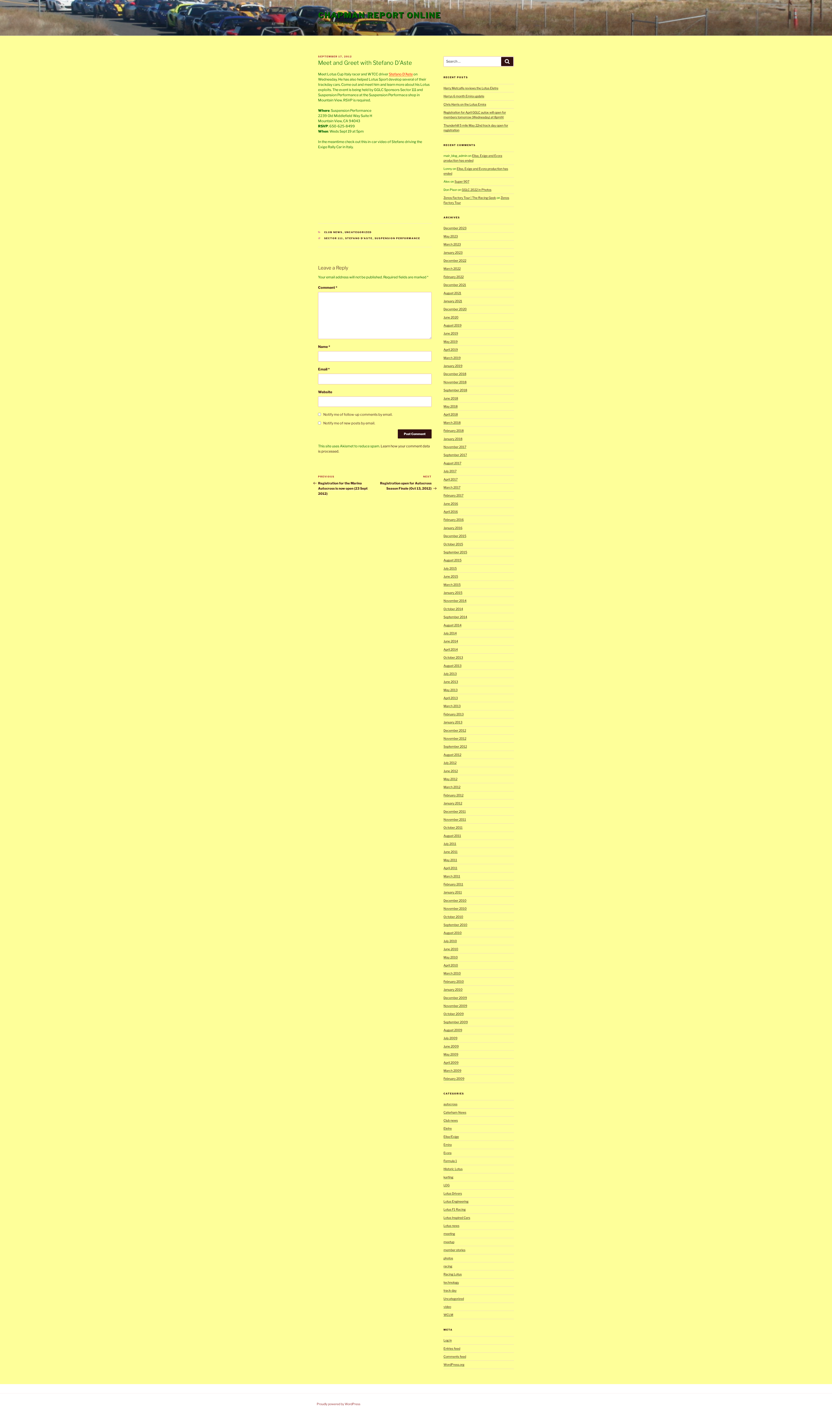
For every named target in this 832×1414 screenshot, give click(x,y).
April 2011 (450, 868)
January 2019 (453, 366)
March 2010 (452, 973)
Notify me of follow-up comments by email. (357, 414)
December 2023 (455, 228)
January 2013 (453, 722)
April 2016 (451, 511)
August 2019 (453, 325)
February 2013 (454, 714)
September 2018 (455, 390)
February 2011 (453, 884)
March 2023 (452, 244)
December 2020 (455, 309)
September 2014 (455, 617)
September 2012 (455, 746)
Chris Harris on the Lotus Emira (465, 104)
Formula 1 (450, 1161)
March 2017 (452, 487)
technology (451, 1282)
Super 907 (462, 181)
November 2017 (455, 447)
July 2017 (450, 471)
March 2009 (452, 1070)
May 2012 (450, 779)
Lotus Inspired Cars (457, 1217)
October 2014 (453, 609)
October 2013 (453, 657)
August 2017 (452, 463)
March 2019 (452, 358)
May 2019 (451, 341)
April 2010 (451, 965)
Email (324, 369)
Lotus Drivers (453, 1193)
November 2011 (455, 819)
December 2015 (455, 536)
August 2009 (453, 1030)
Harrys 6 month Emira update (464, 96)
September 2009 (456, 1022)
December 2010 (455, 900)
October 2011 (453, 827)
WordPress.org (454, 1364)
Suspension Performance (397, 238)
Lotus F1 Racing (455, 1209)
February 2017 (453, 495)
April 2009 (451, 1062)
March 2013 (452, 706)
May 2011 (450, 860)
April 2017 (451, 479)
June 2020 (451, 317)
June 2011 (451, 852)
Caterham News (455, 1112)
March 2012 (452, 787)
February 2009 (454, 1078)
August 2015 (453, 560)
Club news (333, 232)
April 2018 (451, 414)
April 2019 (451, 349)
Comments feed (455, 1356)
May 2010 (451, 957)
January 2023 (453, 252)
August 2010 (453, 933)
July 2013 (450, 673)
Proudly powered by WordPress (338, 1404)
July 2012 (450, 763)
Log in (448, 1340)
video (447, 1306)
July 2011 (450, 844)
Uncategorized (358, 232)
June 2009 (451, 1046)
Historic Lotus (453, 1169)
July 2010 (450, 941)
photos (448, 1258)
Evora (448, 1153)
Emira (448, 1144)
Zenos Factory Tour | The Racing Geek (470, 198)
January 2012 (453, 803)
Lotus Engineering (456, 1201)
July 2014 (450, 633)
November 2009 (455, 1006)
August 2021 (452, 293)
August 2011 (452, 836)
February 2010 (454, 981)
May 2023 (451, 236)
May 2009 (451, 1054)
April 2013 (451, 698)
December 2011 (455, 811)
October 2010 (453, 917)
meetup (449, 1242)
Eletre (448, 1128)
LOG (447, 1185)
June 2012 (451, 771)
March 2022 (452, 268)
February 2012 (453, 795)
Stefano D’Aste (401, 74)
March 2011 (452, 876)
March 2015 (452, 584)
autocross (450, 1104)
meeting (449, 1233)
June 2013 (451, 681)
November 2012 (455, 738)
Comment (327, 288)
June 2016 (451, 503)
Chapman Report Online (379, 15)
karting (448, 1177)
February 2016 (454, 519)
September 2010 (455, 925)
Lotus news (451, 1225)
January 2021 (453, 301)
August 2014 (453, 625)
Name (324, 347)
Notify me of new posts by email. (349, 423)
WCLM (448, 1315)
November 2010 (455, 908)
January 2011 (453, 892)
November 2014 (455, 600)
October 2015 (453, 544)
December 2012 (455, 730)
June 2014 (451, 641)
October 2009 (454, 1014)
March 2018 (452, 422)
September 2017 (455, 455)
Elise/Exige (451, 1136)
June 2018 (451, 398)
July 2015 (450, 568)
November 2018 (455, 382)
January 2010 (453, 989)
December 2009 (455, 998)
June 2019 (451, 333)
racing (448, 1266)
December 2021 (455, 285)
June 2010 (451, 949)
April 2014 (451, 649)
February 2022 (454, 277)
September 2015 (455, 552)
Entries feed (452, 1348)
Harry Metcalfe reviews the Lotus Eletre (471, 88)
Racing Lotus (453, 1274)
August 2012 (452, 755)
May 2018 (451, 406)
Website (325, 392)
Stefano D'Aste (359, 238)
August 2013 (453, 665)
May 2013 (451, 690)
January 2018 (453, 439)
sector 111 (333, 238)
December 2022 (455, 260)
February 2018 (454, 430)
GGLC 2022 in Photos (476, 190)
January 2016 (453, 528)
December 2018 (455, 374)
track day (450, 1290)
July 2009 (450, 1038)
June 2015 (451, 576)
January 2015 (453, 592)
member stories (454, 1250)
